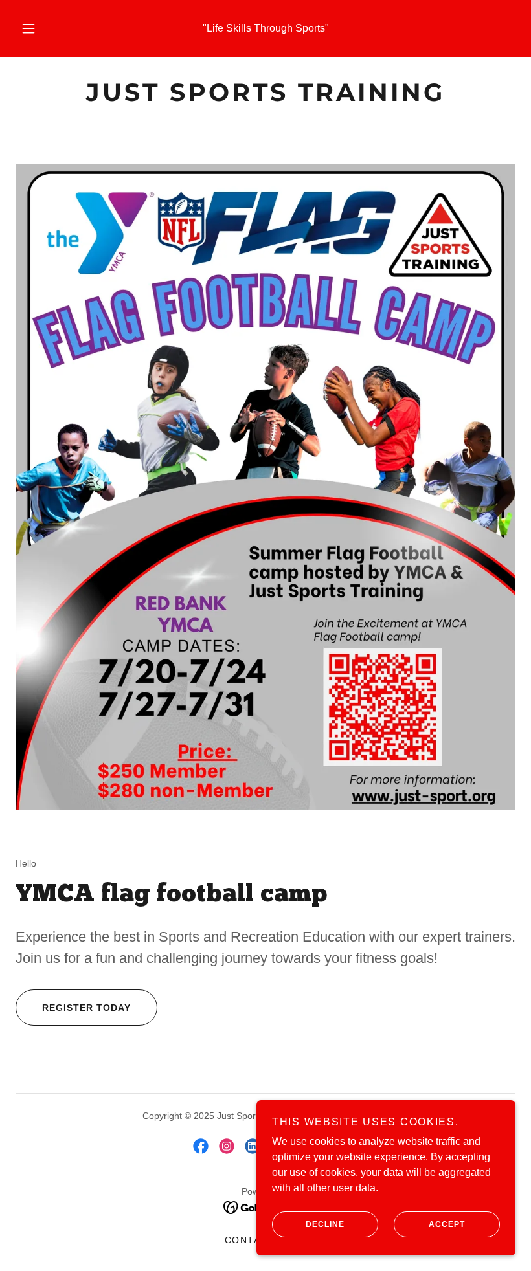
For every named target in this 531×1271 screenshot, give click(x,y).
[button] (38, 28)
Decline (325, 1224)
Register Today (86, 1007)
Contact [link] (250, 1240)
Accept (447, 1224)
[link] (265, 97)
